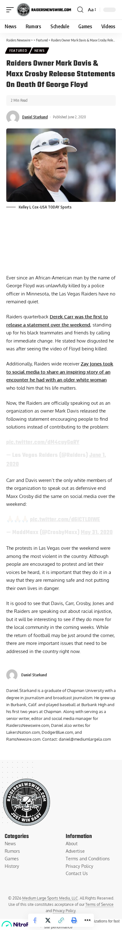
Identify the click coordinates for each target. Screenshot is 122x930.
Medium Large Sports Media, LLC (50, 898)
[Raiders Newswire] (44, 9)
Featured (18, 50)
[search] (80, 10)
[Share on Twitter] (47, 920)
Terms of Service (99, 904)
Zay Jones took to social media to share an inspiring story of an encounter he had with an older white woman (59, 372)
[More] (87, 920)
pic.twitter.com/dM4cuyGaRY (42, 442)
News (39, 50)
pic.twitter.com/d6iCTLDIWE (65, 519)
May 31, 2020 (97, 532)
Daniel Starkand (35, 117)
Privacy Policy (64, 910)
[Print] (74, 920)
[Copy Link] (61, 920)
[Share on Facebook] (34, 920)
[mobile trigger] (11, 9)
